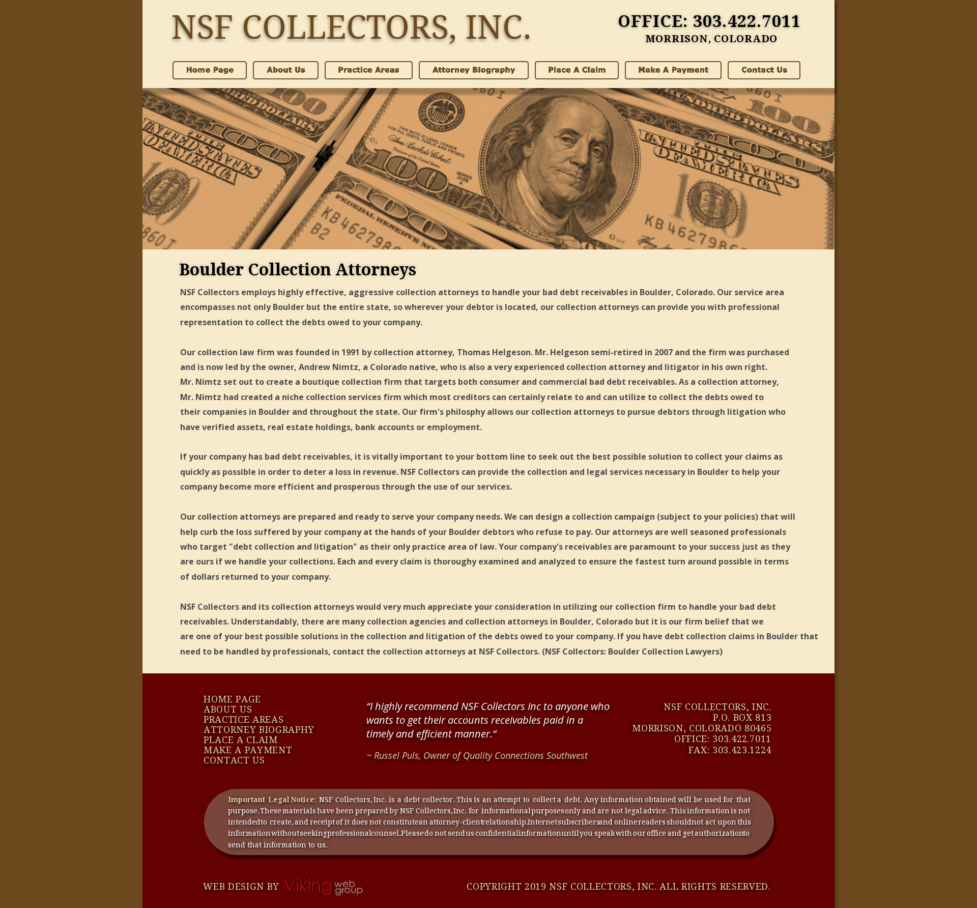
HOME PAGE (232, 699)
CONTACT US (234, 760)
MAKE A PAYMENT (248, 750)
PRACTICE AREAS (243, 719)
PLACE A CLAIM (241, 739)
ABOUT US (228, 709)
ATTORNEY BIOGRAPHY (259, 729)
